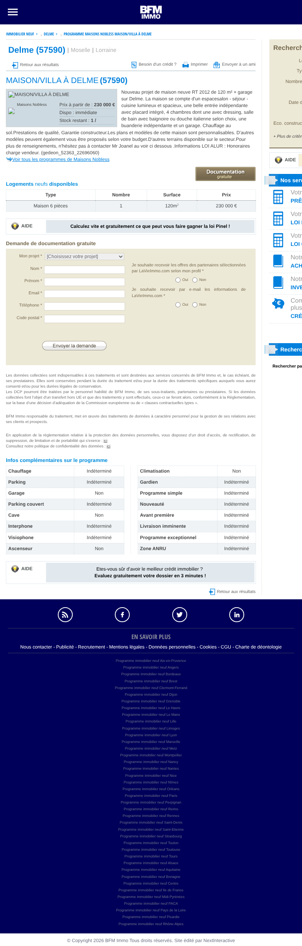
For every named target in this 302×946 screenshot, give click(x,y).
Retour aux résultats (39, 65)
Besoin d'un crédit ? (158, 64)
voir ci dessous (157, 146)
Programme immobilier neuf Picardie (151, 917)
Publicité (65, 647)
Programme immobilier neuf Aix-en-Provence (151, 661)
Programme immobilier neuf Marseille (151, 742)
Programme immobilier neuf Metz (151, 748)
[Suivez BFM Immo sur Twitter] (179, 614)
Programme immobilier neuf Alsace (151, 863)
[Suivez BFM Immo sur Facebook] (122, 614)
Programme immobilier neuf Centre (151, 883)
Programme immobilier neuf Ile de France (151, 890)
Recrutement (91, 647)
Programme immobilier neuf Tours (151, 856)
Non (202, 280)
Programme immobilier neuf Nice (151, 776)
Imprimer (199, 64)
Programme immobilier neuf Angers (151, 667)
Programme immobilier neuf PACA (151, 903)
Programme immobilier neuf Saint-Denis (151, 822)
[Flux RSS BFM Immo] (65, 614)
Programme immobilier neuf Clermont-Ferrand (151, 688)
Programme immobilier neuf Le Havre (151, 708)
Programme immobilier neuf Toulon (150, 843)
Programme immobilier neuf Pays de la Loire (151, 910)
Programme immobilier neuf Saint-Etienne (151, 829)
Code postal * (29, 318)
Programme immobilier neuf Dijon (151, 695)
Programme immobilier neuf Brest (151, 681)
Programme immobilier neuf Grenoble (151, 701)
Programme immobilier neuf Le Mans (151, 715)
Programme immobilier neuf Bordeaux (151, 674)
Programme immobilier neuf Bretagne (151, 877)
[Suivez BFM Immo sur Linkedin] (237, 614)
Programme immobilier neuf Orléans (151, 789)
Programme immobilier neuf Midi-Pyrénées (151, 897)
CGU (226, 647)
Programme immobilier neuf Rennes (151, 816)
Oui (185, 280)
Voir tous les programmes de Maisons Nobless (60, 159)
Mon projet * (30, 256)
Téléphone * (30, 305)
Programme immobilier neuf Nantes (151, 768)
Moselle (80, 50)
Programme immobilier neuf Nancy (151, 762)
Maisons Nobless (32, 105)
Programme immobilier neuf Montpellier (151, 755)
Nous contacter (36, 647)
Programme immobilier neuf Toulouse (151, 850)
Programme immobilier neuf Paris (151, 796)
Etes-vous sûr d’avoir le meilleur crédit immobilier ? (150, 572)
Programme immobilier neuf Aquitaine (151, 870)
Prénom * (33, 281)
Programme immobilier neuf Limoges (151, 728)
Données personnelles (172, 647)
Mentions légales (126, 647)
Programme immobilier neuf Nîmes (150, 782)
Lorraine (106, 50)
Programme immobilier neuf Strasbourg (151, 836)
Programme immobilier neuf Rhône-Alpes (150, 924)
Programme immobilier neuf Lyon (151, 735)
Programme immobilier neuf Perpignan (151, 802)
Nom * (36, 268)
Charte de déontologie (258, 647)
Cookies (208, 647)
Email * (35, 293)
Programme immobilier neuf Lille (150, 721)
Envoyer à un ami (239, 64)
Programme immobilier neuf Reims (151, 809)
